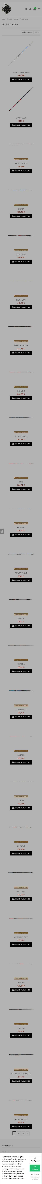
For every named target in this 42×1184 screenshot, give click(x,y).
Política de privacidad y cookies (35, 1177)
